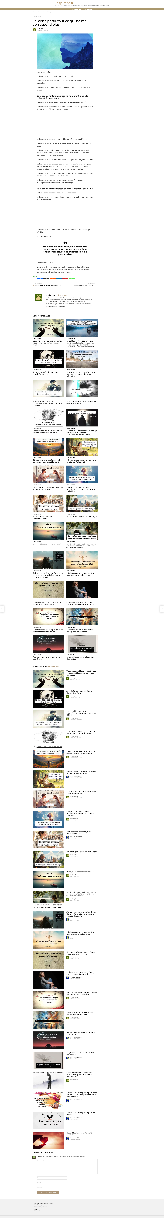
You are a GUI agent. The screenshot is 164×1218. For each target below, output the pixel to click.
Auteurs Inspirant (39, 1208)
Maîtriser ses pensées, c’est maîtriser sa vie (45, 517)
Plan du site (38, 1211)
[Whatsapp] (72, 278)
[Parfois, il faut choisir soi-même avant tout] (48, 644)
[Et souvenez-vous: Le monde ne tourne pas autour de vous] (48, 417)
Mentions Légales (39, 1205)
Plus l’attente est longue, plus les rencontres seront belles (48, 631)
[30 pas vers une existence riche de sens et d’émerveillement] (48, 447)
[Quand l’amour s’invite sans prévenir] (48, 1140)
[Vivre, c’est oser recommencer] (48, 531)
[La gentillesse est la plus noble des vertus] (82, 644)
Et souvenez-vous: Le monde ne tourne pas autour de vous (47, 432)
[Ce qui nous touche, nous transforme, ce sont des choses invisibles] (82, 474)
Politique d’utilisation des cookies (44, 1203)
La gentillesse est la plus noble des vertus (80, 658)
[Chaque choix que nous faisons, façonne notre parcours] (48, 589)
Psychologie (87, 9)
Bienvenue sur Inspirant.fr (42, 1206)
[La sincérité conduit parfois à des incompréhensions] (48, 474)
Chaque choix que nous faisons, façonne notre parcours (47, 603)
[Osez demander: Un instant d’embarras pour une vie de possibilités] (48, 1080)
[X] (46, 278)
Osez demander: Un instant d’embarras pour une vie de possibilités (79, 1075)
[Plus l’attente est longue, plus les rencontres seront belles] (48, 616)
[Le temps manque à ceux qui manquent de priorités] (82, 616)
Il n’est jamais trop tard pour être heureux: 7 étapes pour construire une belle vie (82, 1095)
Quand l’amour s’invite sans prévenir (79, 1134)
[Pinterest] (65, 278)
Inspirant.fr (64, 3)
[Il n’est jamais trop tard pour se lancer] (48, 1120)
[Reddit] (53, 278)
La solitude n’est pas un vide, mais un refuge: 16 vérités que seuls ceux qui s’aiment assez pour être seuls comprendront (80, 344)
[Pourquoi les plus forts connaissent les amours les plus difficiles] (48, 388)
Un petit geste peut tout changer (81, 516)
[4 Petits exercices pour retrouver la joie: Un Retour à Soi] (82, 447)
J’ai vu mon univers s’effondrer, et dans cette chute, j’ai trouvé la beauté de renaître (48, 575)
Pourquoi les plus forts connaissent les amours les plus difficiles (47, 403)
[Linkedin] (59, 278)
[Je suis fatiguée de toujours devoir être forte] (48, 359)
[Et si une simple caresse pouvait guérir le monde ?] (82, 388)
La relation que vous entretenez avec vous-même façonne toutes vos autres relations (81, 546)
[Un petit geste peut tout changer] (82, 503)
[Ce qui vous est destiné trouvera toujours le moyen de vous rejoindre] (82, 359)
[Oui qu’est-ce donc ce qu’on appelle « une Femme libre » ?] (82, 589)
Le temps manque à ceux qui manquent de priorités (79, 631)
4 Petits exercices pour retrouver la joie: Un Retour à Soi (81, 461)
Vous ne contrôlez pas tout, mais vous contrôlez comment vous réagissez (48, 343)
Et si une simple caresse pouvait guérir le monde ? (81, 402)
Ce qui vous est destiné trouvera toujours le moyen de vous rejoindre (81, 374)
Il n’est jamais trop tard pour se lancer (80, 1114)
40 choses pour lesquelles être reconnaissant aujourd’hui (80, 574)
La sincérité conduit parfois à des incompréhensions (48, 488)
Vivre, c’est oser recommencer (47, 544)
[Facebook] (40, 278)
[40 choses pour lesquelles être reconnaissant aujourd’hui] (82, 560)
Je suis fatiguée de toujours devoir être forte (45, 373)
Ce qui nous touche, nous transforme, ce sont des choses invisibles (80, 489)
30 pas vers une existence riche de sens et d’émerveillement (47, 461)
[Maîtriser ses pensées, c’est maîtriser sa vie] (48, 503)
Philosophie (76, 9)
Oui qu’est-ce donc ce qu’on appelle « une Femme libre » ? (80, 603)
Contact (37, 1209)
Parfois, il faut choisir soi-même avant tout (47, 658)
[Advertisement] (65, 124)
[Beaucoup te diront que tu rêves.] (2, 609)
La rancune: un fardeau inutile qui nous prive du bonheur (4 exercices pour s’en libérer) (81, 433)
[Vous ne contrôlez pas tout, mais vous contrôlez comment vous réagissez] (48, 328)
